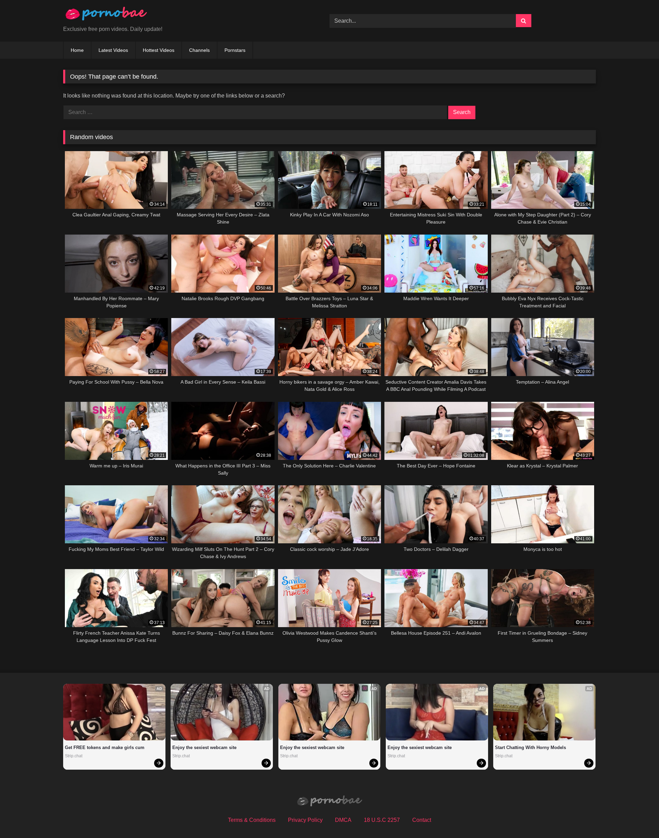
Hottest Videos (158, 50)
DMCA (343, 820)
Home (77, 50)
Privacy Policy (305, 820)
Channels (199, 50)
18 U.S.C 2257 (382, 820)
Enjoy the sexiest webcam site (204, 747)
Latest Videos (113, 50)
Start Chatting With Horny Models (530, 747)
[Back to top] (637, 817)
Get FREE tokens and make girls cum (104, 747)
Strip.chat (73, 756)
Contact (421, 820)
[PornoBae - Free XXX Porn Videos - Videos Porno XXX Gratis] (106, 15)
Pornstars (234, 50)
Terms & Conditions (252, 820)
